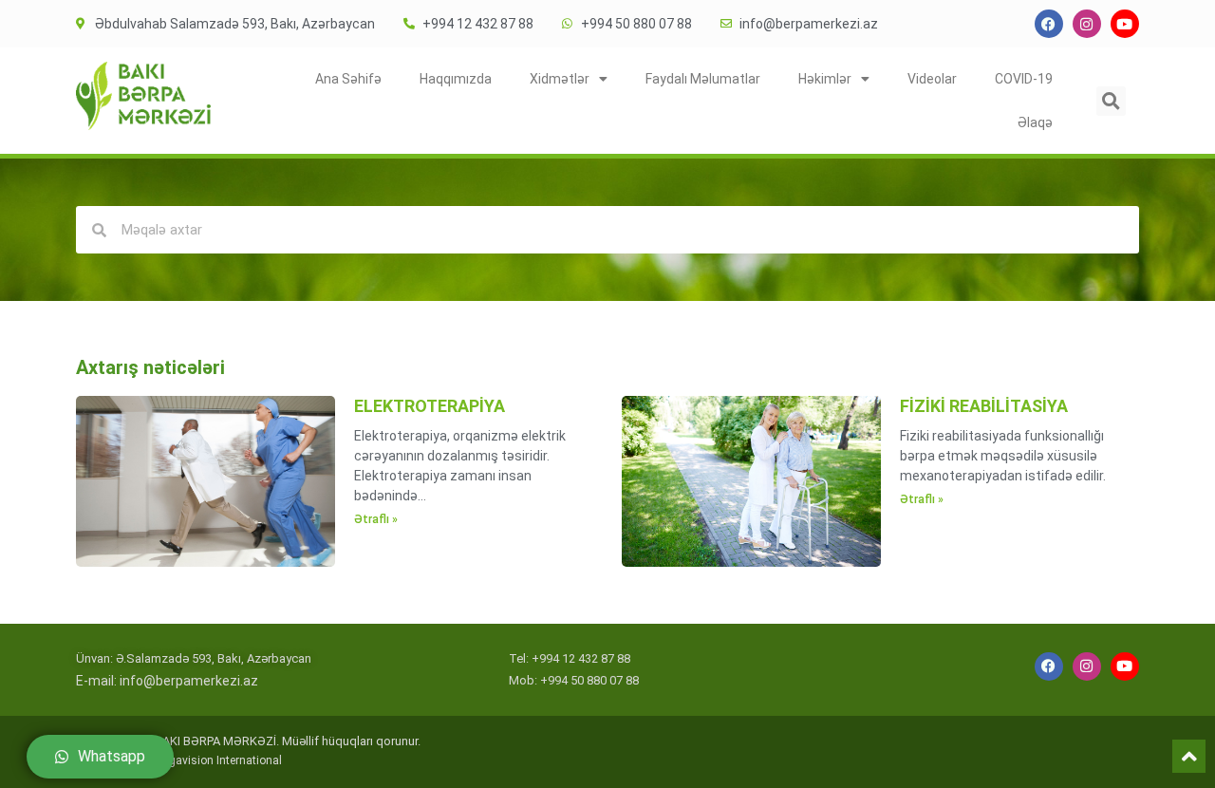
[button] (1111, 101)
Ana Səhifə (348, 78)
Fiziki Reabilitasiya (984, 406)
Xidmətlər (559, 78)
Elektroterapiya (429, 406)
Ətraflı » (376, 519)
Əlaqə (1035, 122)
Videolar (932, 78)
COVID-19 (1024, 78)
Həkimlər (824, 78)
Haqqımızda (456, 78)
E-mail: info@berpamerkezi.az (167, 680)
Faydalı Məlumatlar (702, 78)
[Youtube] (1125, 23)
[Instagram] (1087, 23)
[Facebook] (1049, 23)
